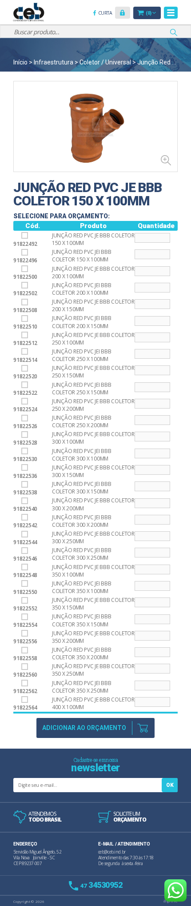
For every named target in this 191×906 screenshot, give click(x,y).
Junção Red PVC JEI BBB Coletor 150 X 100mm (81, 255)
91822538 (25, 492)
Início (20, 62)
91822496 (25, 260)
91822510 (25, 326)
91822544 (25, 542)
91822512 (25, 343)
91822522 (25, 393)
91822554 (25, 625)
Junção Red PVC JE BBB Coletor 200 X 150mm (93, 305)
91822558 (25, 658)
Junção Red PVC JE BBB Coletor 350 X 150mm (93, 603)
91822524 (25, 409)
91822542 (25, 525)
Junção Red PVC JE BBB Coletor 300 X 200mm (93, 504)
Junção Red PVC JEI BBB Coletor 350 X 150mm (81, 620)
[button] (122, 13)
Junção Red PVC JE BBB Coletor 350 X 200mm (93, 637)
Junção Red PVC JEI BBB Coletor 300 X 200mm (81, 521)
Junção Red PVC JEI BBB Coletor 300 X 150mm (81, 487)
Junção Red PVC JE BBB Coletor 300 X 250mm (93, 537)
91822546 (25, 558)
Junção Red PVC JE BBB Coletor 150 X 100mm (93, 239)
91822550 (25, 591)
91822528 (25, 442)
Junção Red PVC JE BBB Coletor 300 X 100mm (93, 437)
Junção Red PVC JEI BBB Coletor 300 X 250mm (81, 553)
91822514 (25, 359)
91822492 (25, 243)
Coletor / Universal (105, 62)
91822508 (25, 310)
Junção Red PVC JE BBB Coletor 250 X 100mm (93, 338)
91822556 (25, 641)
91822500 (25, 277)
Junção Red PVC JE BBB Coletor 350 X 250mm (93, 669)
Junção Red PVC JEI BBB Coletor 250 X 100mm (81, 355)
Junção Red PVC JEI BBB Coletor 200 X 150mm (81, 321)
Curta (106, 13)
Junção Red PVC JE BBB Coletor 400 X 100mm (93, 703)
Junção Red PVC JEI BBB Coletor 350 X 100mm (81, 587)
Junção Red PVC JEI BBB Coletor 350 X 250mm (81, 686)
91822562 (25, 691)
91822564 (25, 707)
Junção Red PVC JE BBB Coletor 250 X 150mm (93, 371)
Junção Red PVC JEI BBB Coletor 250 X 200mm (81, 421)
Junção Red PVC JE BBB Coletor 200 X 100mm (93, 272)
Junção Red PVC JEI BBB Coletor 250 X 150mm (81, 388)
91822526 (25, 426)
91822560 (25, 674)
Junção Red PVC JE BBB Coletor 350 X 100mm (93, 570)
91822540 (25, 509)
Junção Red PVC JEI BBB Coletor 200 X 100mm (81, 289)
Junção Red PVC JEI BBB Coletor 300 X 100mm (81, 454)
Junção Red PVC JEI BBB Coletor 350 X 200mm (81, 653)
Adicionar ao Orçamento (84, 727)
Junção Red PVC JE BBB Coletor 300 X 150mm (93, 471)
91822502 (25, 293)
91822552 (25, 608)
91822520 (25, 376)
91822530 (25, 459)
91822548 (25, 575)
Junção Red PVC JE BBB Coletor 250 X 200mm (93, 405)
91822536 (25, 475)
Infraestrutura (53, 62)
